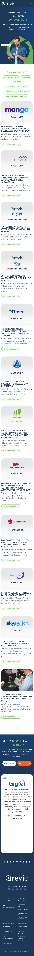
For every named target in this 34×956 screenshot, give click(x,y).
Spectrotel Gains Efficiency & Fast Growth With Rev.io (16, 594)
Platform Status (7, 943)
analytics (17, 82)
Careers (20, 938)
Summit (20, 940)
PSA (3, 903)
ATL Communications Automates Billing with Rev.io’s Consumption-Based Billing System (16, 697)
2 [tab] (7, 862)
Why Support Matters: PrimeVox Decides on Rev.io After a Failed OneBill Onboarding (14, 178)
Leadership (21, 936)
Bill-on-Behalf (10, 77)
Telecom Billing (7, 900)
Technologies (6, 926)
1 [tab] (4, 862)
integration (10, 91)
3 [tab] (10, 862)
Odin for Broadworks (8, 910)
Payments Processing (8, 907)
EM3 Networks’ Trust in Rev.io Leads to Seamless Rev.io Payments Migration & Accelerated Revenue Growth (16, 486)
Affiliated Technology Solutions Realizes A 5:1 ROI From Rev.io (14, 384)
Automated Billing (17, 72)
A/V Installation (22, 907)
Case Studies (6, 933)
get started (24, 763)
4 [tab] (14, 862)
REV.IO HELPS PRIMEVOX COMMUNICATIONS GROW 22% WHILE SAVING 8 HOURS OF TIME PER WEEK (15, 332)
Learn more (9, 763)
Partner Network (23, 926)
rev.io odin (24, 91)
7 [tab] (23, 862)
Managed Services (23, 900)
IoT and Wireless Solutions (23, 918)
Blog (3, 936)
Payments (26, 77)
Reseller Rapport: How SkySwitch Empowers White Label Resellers (15, 643)
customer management (17, 86)
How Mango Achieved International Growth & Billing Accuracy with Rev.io (15, 128)
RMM (3, 905)
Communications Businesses (23, 904)
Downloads (5, 940)
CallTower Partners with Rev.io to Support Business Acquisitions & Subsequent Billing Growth (14, 434)
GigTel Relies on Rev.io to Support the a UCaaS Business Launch (15, 229)
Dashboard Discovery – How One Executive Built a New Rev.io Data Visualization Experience (15, 543)
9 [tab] (29, 862)
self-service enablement (17, 96)
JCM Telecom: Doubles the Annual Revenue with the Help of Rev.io (16, 278)
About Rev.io (22, 933)
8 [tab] (26, 862)
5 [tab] (17, 862)
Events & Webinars (8, 938)
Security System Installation (23, 910)
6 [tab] (20, 862)
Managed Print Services (22, 914)
